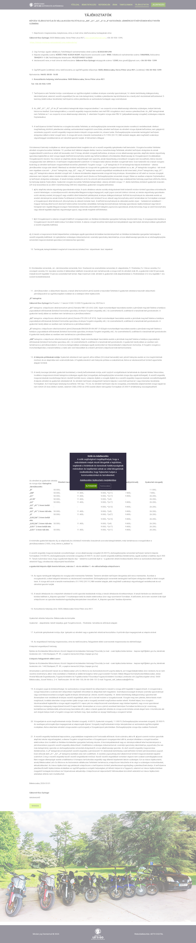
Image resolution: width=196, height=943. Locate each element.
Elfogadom (91, 486)
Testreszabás (105, 486)
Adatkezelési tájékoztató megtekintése (98, 480)
